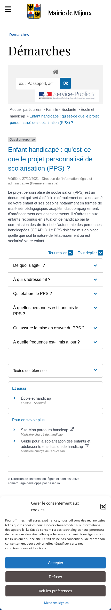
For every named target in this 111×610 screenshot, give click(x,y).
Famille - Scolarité (61, 109)
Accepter (55, 562)
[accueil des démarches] (55, 71)
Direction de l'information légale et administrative (45, 479)
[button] (103, 506)
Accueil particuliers (26, 109)
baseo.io (54, 483)
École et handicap (36, 398)
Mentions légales (56, 603)
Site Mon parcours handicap (45, 430)
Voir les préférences (55, 591)
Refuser (55, 577)
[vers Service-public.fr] (67, 96)
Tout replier (58, 253)
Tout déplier (88, 253)
